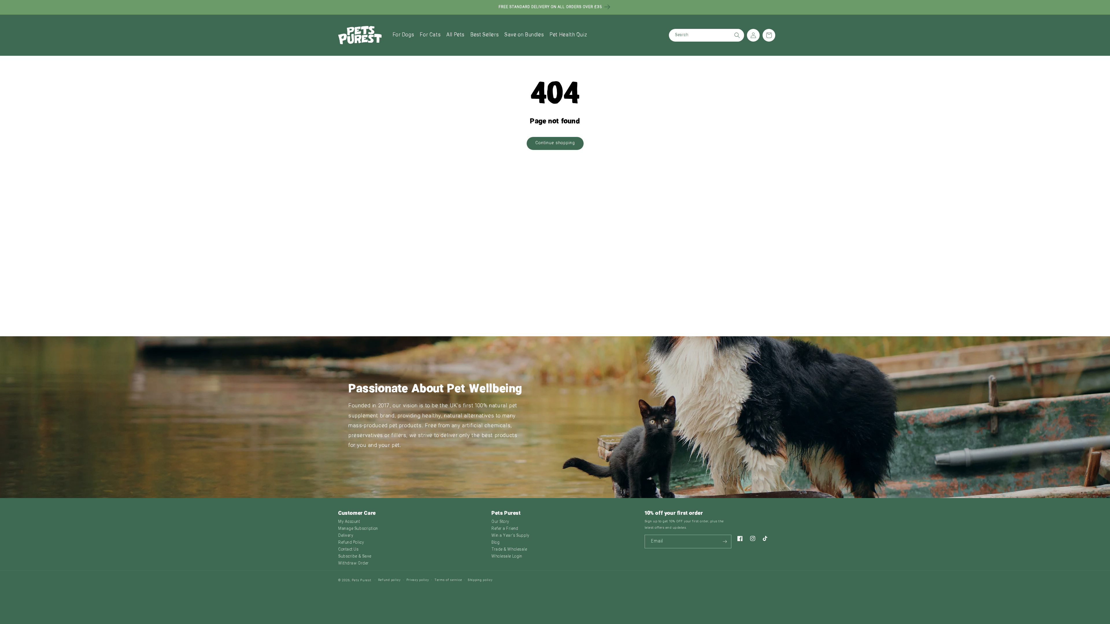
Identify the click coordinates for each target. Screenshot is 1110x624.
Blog (495, 543)
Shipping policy (480, 580)
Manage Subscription (358, 529)
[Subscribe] (724, 541)
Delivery (345, 536)
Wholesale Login (506, 556)
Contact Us (348, 549)
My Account (349, 522)
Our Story (500, 522)
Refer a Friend (504, 529)
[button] (403, 35)
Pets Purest (361, 580)
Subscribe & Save (354, 556)
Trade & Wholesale (509, 549)
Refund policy (389, 580)
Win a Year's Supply (510, 536)
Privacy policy (417, 580)
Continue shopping (555, 143)
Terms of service (448, 580)
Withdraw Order (353, 563)
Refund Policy (351, 543)
